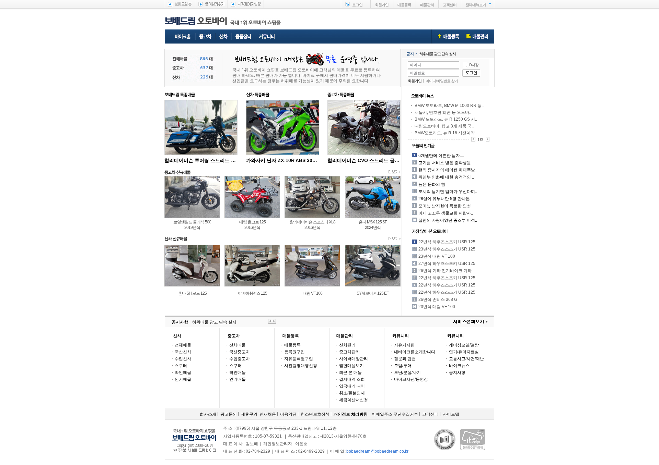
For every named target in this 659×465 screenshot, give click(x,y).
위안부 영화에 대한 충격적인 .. (446, 177)
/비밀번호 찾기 (447, 81)
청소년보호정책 (315, 414)
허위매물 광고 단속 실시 (437, 54)
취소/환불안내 (352, 393)
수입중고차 (239, 358)
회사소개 (208, 414)
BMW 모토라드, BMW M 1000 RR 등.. (449, 105)
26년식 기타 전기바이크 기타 (445, 270)
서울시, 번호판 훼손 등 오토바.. (443, 112)
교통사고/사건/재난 (466, 358)
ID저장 (473, 65)
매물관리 (427, 5)
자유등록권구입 (298, 358)
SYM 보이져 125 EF (373, 293)
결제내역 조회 (352, 379)
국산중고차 (239, 352)
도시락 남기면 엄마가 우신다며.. (447, 191)
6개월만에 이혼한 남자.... (441, 155)
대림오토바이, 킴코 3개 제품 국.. (444, 126)
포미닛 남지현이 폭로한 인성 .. (446, 206)
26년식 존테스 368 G (437, 299)
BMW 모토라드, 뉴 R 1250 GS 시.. (446, 119)
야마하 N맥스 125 (252, 293)
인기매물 (183, 379)
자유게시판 (404, 345)
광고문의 (228, 414)
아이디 (431, 81)
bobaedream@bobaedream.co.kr (377, 451)
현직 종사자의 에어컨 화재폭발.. (447, 170)
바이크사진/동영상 (411, 379)
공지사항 (457, 372)
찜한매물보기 (351, 365)
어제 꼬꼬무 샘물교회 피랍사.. (445, 213)
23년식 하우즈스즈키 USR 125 (446, 249)
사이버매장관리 (353, 358)
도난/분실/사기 (407, 372)
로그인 (357, 5)
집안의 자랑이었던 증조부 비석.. (447, 220)
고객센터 (449, 5)
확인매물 (183, 372)
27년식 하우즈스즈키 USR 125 (446, 263)
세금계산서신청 (353, 399)
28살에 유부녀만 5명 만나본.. (445, 198)
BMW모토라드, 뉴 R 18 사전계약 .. (446, 133)
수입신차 (183, 358)
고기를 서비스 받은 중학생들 (444, 162)
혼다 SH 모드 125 (192, 293)
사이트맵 (451, 414)
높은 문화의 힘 (431, 184)
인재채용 (267, 414)
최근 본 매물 (350, 372)
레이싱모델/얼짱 (464, 345)
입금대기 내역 (352, 386)
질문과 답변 (405, 358)
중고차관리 (349, 352)
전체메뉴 (475, 5)
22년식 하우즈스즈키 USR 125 (446, 242)
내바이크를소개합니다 (414, 352)
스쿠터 (181, 365)
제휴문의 (249, 414)
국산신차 (183, 352)
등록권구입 (294, 352)
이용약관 (288, 414)
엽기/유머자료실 (464, 352)
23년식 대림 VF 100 (436, 256)
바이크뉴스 (459, 365)
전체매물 (183, 345)
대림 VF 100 (312, 293)
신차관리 (347, 345)
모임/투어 (403, 365)
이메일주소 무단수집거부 (395, 414)
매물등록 (404, 5)
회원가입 (382, 5)
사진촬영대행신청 (300, 365)
